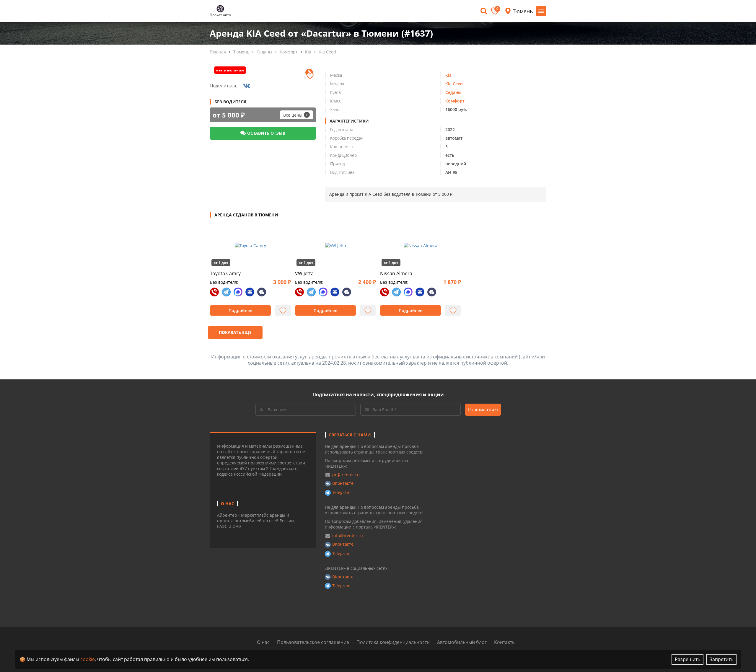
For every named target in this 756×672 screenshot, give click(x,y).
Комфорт (289, 52)
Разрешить (687, 659)
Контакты (505, 642)
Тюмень (241, 52)
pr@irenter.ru (346, 474)
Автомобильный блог (462, 642)
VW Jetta (304, 273)
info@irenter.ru (347, 535)
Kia (308, 52)
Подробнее (240, 310)
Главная (218, 52)
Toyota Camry (225, 273)
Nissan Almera (396, 273)
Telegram (341, 492)
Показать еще (235, 332)
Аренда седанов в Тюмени (246, 215)
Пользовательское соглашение (313, 642)
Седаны (264, 52)
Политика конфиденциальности (393, 642)
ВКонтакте (342, 483)
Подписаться (483, 409)
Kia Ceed (327, 52)
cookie (87, 659)
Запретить (721, 659)
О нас (263, 642)
